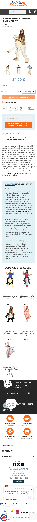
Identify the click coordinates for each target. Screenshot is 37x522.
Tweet (15, 108)
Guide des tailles (7, 86)
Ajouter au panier (19, 97)
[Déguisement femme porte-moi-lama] (18, 69)
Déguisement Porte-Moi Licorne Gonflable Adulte (10, 369)
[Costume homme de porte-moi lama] (30, 69)
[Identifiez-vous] (30, 11)
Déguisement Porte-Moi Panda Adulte (10, 333)
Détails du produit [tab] (23, 184)
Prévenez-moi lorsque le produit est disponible (18, 125)
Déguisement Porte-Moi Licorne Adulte (27, 297)
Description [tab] (10, 184)
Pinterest (21, 108)
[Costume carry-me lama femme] (7, 69)
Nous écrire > (18, 481)
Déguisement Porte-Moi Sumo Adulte (10, 297)
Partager (10, 108)
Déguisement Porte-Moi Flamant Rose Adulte (27, 334)
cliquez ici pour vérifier (8, 506)
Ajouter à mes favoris (10, 134)
